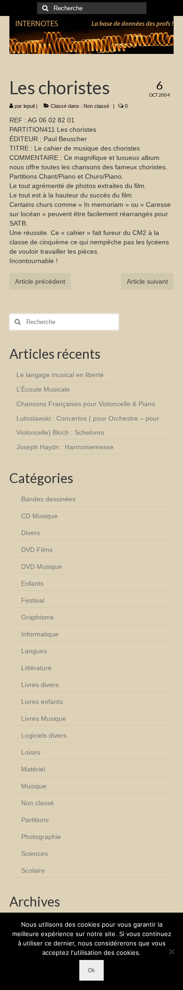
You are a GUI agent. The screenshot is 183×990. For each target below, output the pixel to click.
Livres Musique (43, 718)
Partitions (35, 820)
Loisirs (30, 752)
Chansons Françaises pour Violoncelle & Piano (85, 404)
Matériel (33, 769)
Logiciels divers (44, 735)
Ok (91, 970)
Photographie (41, 836)
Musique (33, 786)
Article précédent (40, 281)
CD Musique (39, 516)
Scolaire (33, 870)
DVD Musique (41, 566)
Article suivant (147, 281)
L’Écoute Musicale (43, 389)
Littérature (36, 668)
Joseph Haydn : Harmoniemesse (65, 447)
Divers (30, 533)
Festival (32, 600)
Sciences (34, 853)
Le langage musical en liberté (60, 374)
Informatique (40, 634)
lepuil (29, 106)
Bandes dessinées (48, 499)
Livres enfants (42, 701)
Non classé (96, 106)
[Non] (171, 951)
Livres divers (40, 684)
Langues (34, 651)
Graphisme (37, 617)
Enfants (32, 583)
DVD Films (37, 549)
